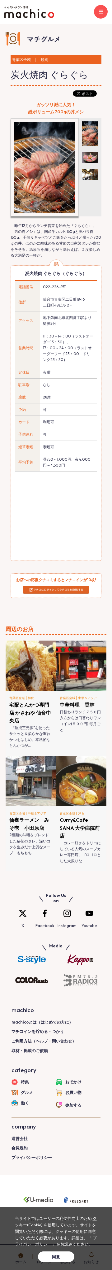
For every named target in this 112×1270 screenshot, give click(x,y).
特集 (25, 1081)
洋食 (81, 813)
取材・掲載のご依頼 (30, 1050)
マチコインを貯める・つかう (38, 1031)
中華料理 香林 (77, 705)
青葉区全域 (17, 698)
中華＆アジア (87, 698)
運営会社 (20, 1138)
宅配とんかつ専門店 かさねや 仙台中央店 (30, 713)
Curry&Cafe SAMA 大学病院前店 (80, 828)
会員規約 (20, 1147)
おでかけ (73, 1081)
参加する (73, 1105)
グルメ (27, 1092)
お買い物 (73, 1092)
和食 (31, 698)
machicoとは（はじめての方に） (42, 1022)
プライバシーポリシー (32, 1157)
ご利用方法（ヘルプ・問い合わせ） (44, 1040)
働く (25, 1102)
